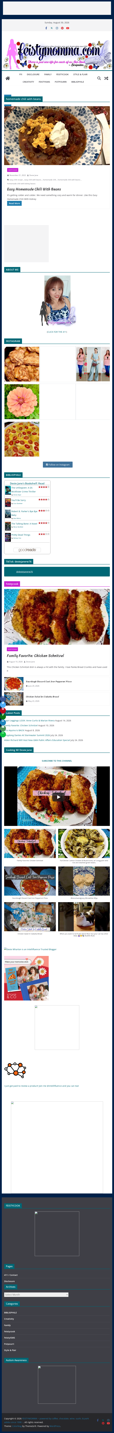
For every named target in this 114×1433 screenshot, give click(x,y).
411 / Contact (11, 1275)
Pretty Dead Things (20, 534)
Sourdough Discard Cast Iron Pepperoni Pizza (49, 681)
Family (48, 74)
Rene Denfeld (18, 527)
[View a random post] (106, 78)
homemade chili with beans (69, 179)
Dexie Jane (33, 175)
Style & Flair (80, 74)
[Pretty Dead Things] (8, 534)
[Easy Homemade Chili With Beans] (57, 135)
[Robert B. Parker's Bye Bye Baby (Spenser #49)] (8, 511)
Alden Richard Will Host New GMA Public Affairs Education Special (37, 740)
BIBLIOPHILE (77, 81)
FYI (20, 74)
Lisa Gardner (18, 503)
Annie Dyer (17, 495)
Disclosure (33, 74)
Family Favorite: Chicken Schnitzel (35, 655)
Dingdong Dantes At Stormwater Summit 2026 (27, 735)
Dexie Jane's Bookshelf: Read (27, 483)
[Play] (58, 797)
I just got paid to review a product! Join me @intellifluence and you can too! (41, 1085)
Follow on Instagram (59, 464)
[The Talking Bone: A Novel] (8, 523)
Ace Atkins (17, 518)
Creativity (28, 81)
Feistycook (62, 74)
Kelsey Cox (17, 538)
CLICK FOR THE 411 (57, 331)
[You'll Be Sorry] (8, 500)
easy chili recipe (16, 179)
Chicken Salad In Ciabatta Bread (42, 696)
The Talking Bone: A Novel (24, 523)
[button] (30, 846)
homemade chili (49, 179)
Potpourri (61, 81)
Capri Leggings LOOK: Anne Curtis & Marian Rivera (29, 720)
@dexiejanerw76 (24, 571)
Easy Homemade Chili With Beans (34, 189)
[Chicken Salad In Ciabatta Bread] (13, 699)
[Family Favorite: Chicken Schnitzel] (57, 617)
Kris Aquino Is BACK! (14, 730)
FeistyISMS (44, 81)
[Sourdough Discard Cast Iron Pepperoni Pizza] (13, 683)
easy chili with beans (32, 179)
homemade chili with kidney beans (21, 183)
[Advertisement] (57, 8)
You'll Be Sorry (18, 500)
